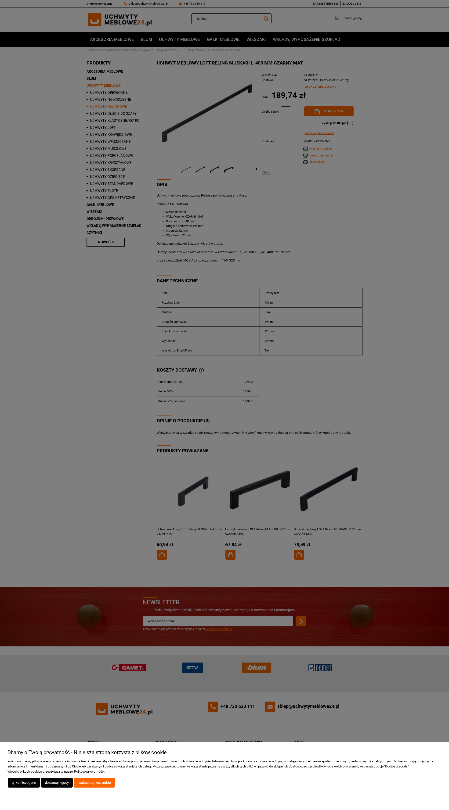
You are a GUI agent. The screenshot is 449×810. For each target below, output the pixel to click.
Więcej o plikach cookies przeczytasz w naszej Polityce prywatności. (56, 771)
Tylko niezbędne (24, 783)
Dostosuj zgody (57, 783)
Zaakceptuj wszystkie (94, 783)
